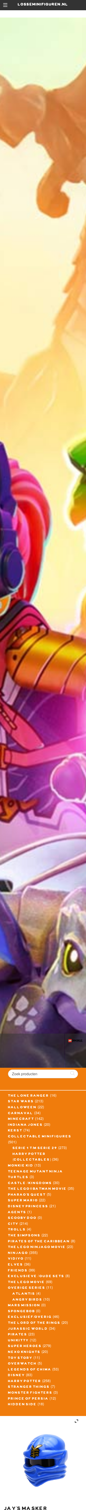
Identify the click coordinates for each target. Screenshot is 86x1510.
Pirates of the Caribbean (39, 1242)
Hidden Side (22, 1405)
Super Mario (23, 1201)
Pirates (17, 1335)
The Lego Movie (26, 1282)
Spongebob (21, 1311)
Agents (17, 1212)
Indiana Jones (25, 1125)
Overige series (26, 1288)
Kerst (15, 1131)
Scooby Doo (22, 1218)
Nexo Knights (24, 1352)
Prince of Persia (28, 1399)
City (13, 1224)
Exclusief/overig (30, 1317)
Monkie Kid (20, 1166)
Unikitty (18, 1341)
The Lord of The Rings (34, 1323)
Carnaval (20, 1113)
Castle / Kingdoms (30, 1183)
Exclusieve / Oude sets (36, 1276)
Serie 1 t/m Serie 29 (35, 1148)
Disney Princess (28, 1207)
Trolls (17, 1230)
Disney (16, 1375)
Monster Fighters (30, 1393)
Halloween (22, 1108)
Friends (18, 1271)
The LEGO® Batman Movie (37, 1189)
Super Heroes (25, 1346)
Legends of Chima (29, 1370)
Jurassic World (28, 1329)
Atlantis (24, 1294)
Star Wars (21, 1102)
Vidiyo (16, 1259)
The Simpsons (24, 1236)
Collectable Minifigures (40, 1137)
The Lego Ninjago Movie (37, 1247)
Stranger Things (29, 1387)
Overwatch (22, 1364)
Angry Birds (27, 1300)
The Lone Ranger (28, 1096)
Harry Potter (24, 1381)
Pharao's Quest (27, 1195)
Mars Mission (24, 1306)
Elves (15, 1265)
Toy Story (20, 1358)
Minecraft (21, 1119)
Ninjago (18, 1253)
